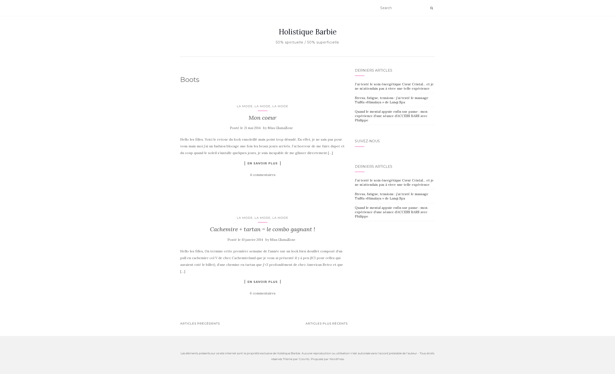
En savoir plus (262, 163)
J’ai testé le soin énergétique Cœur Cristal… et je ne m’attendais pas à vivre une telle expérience (394, 86)
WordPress (336, 359)
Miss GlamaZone (280, 128)
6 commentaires (263, 293)
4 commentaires (263, 175)
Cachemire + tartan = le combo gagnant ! (262, 229)
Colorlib (304, 359)
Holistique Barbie (308, 31)
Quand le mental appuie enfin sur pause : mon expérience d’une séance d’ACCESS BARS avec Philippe (391, 115)
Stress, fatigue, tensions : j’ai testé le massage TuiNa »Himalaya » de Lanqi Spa (391, 100)
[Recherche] (431, 8)
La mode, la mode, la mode (262, 106)
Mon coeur (263, 117)
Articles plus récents (327, 323)
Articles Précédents (200, 323)
